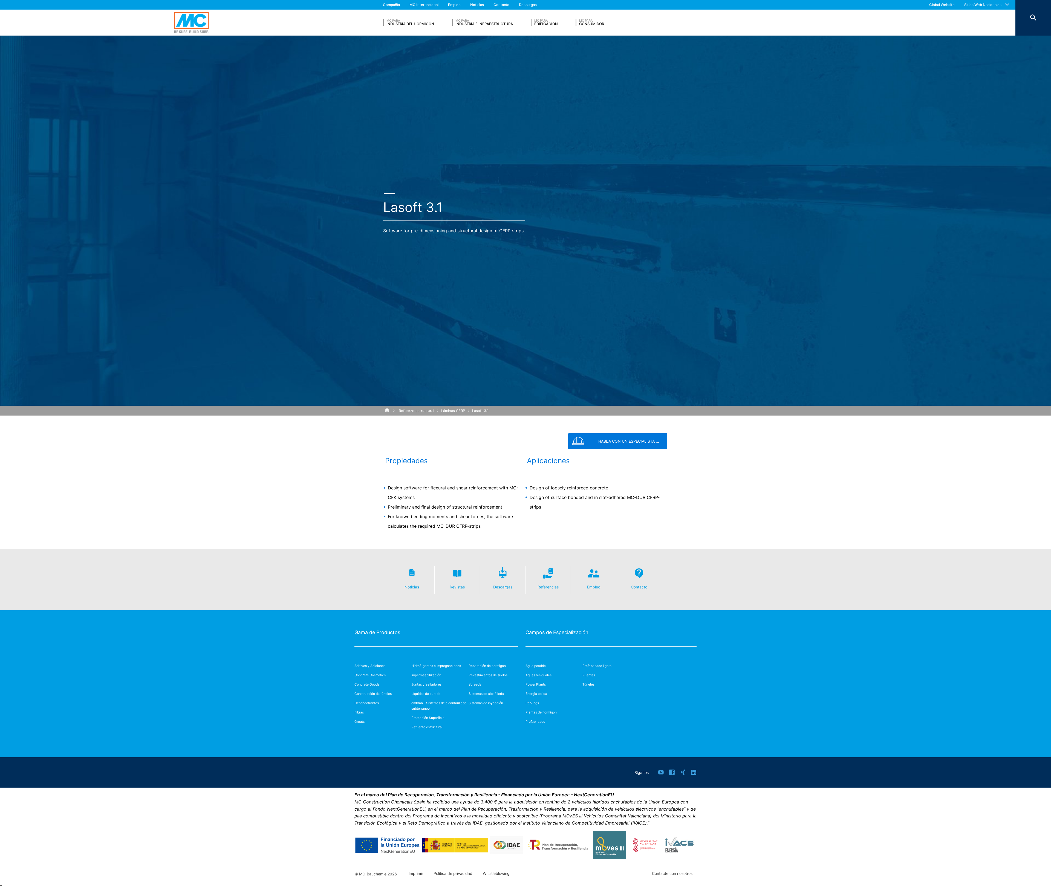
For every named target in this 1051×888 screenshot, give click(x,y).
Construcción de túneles (373, 694)
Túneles (588, 684)
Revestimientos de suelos (488, 675)
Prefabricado (535, 721)
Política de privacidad (453, 873)
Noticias (477, 4)
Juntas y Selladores (426, 684)
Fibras (359, 712)
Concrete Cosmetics (370, 675)
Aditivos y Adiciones (369, 666)
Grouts (359, 721)
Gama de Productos (377, 632)
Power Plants (536, 684)
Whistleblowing (496, 873)
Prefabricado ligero (596, 666)
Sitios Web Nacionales (982, 4)
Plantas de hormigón (541, 712)
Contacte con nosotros (672, 873)
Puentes (588, 675)
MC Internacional (423, 4)
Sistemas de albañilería (486, 694)
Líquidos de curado (425, 694)
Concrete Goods (366, 684)
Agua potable (536, 666)
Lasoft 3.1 (480, 410)
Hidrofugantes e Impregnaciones (436, 666)
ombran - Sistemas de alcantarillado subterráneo (438, 705)
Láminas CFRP (453, 410)
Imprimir (416, 873)
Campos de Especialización (557, 632)
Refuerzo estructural (416, 410)
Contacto (501, 4)
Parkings (532, 703)
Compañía (391, 4)
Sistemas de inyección (486, 703)
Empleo (454, 4)
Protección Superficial (428, 718)
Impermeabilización (426, 675)
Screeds (475, 684)
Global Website (942, 4)
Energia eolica (536, 694)
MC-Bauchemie (191, 22)
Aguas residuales (539, 675)
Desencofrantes (366, 703)
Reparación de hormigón (487, 666)
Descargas (528, 4)
